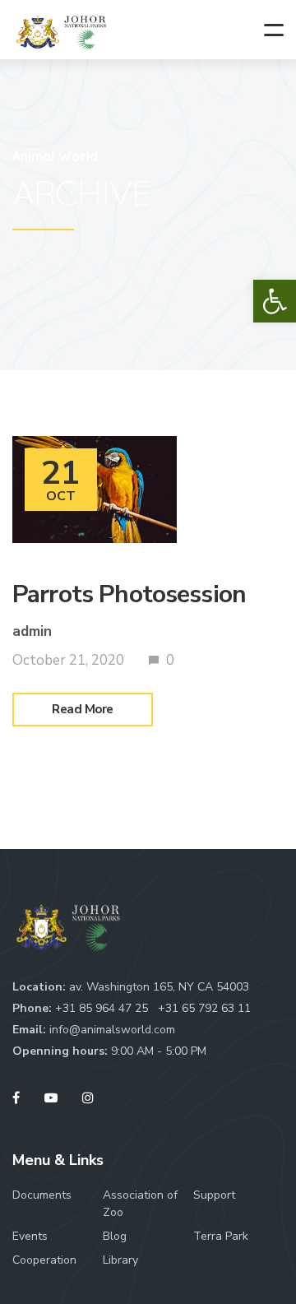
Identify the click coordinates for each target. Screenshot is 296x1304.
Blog (115, 1236)
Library (120, 1260)
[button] (274, 301)
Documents (42, 1195)
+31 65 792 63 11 (204, 1008)
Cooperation (44, 1260)
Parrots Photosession (129, 594)
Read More (82, 709)
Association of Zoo (140, 1203)
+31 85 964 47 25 (103, 1008)
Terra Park (220, 1236)
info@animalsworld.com (112, 1029)
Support (214, 1195)
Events (30, 1236)
